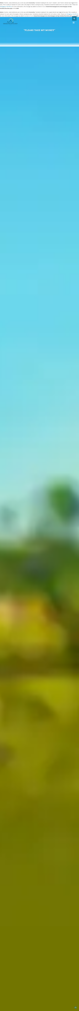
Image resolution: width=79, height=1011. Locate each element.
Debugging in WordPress (6, 6)
